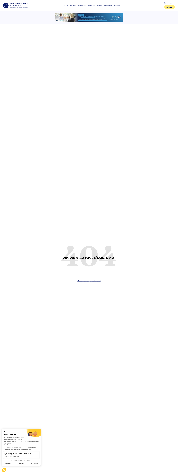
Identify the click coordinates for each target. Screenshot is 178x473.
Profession (82, 5)
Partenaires (108, 5)
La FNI (66, 5)
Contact (117, 5)
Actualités (91, 5)
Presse (99, 5)
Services (73, 5)
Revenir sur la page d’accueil (89, 281)
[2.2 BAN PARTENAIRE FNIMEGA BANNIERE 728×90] (89, 21)
